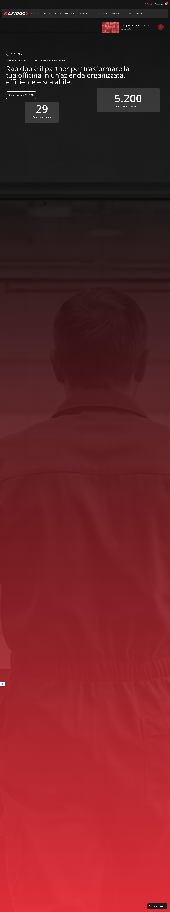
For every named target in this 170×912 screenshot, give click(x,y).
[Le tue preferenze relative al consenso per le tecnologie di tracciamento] (2, 684)
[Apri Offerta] (87, 13)
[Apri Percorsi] (74, 13)
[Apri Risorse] (119, 13)
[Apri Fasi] (60, 13)
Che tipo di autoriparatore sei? (135, 25)
